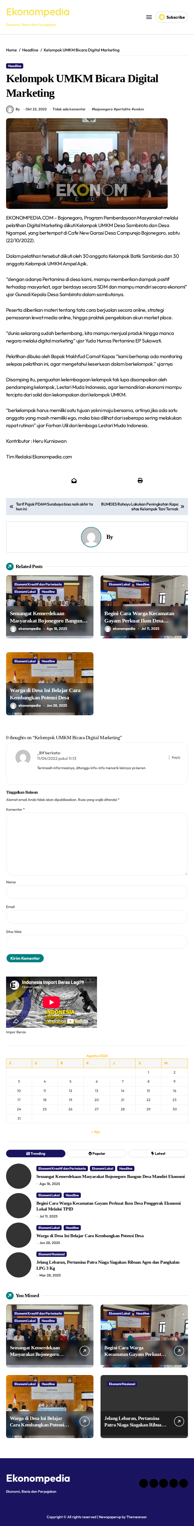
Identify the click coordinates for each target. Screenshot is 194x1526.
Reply (176, 757)
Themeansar (136, 1517)
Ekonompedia (37, 11)
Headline (14, 66)
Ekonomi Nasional (51, 1254)
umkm (139, 109)
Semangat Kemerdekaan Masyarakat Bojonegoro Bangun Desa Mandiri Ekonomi (46, 620)
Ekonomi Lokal (25, 591)
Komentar (15, 809)
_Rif (40, 752)
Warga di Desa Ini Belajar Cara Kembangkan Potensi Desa (89, 1235)
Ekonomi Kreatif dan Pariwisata (38, 584)
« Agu (95, 1131)
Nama (11, 882)
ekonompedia (29, 628)
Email (10, 907)
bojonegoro (103, 109)
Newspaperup (110, 1517)
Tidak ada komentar (69, 109)
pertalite (123, 109)
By (18, 109)
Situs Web (13, 931)
